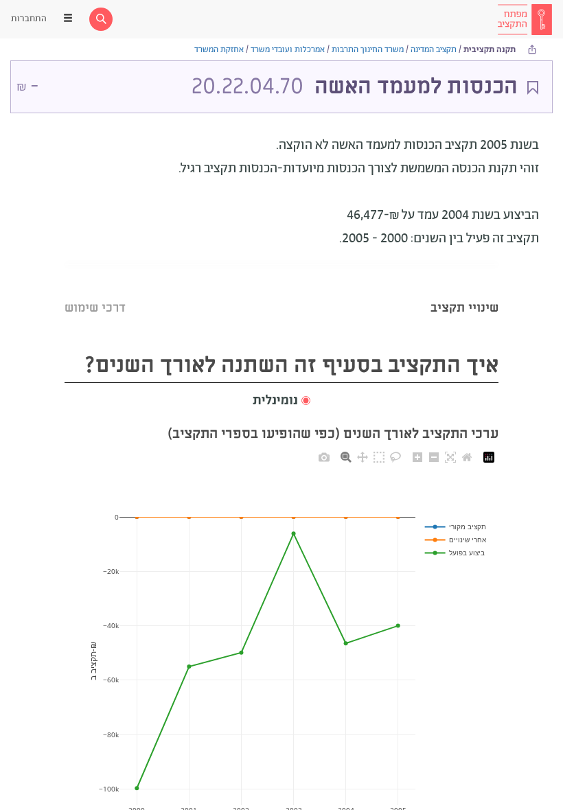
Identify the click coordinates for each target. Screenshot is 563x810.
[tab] (464, 290)
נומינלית (275, 401)
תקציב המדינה (434, 50)
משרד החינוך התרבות (368, 50)
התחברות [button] (29, 18)
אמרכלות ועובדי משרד (288, 50)
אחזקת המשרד (219, 50)
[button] (281, 401)
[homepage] (524, 19)
